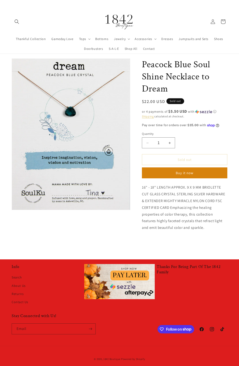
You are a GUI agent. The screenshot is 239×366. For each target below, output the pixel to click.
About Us (19, 286)
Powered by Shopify (133, 359)
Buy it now (184, 173)
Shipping (148, 116)
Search (17, 277)
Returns (18, 294)
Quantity (148, 134)
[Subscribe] (90, 328)
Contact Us (20, 302)
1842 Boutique (111, 359)
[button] (17, 22)
